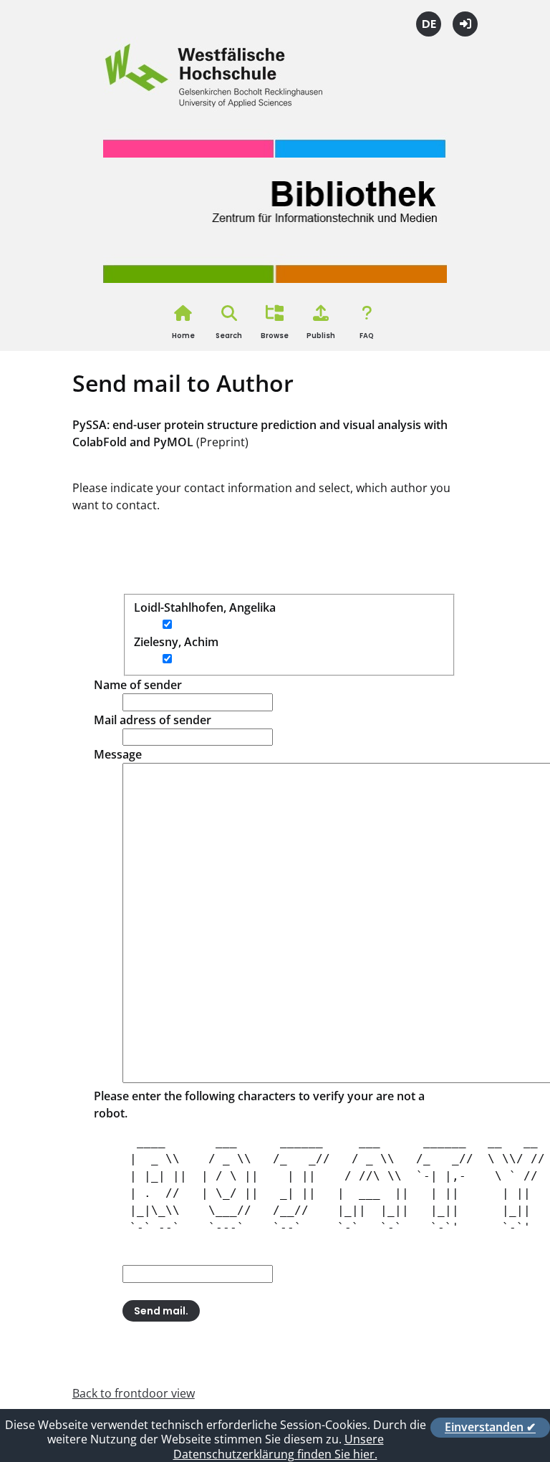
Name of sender (138, 685)
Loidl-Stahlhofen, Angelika (205, 607)
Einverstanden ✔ (490, 1427)
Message (118, 754)
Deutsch (428, 24)
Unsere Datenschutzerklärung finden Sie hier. (278, 1446)
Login (465, 24)
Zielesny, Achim (176, 642)
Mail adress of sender (152, 720)
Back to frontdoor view (133, 1393)
